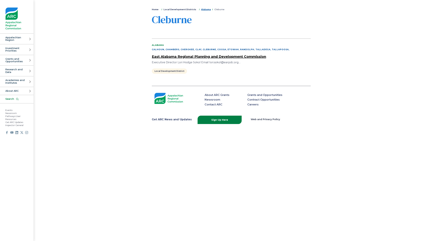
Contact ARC (213, 104)
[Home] (13, 18)
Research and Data (14, 70)
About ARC (12, 90)
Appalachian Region (13, 39)
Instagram (26, 132)
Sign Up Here (219, 119)
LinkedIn (16, 132)
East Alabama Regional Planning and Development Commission (209, 57)
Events (8, 110)
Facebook (6, 132)
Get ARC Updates (14, 122)
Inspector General (14, 125)
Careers (253, 104)
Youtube (11, 132)
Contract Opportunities (263, 99)
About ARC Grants (217, 95)
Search (9, 98)
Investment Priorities (12, 49)
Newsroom (11, 113)
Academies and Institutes (15, 81)
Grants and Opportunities (14, 60)
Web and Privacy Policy (265, 119)
